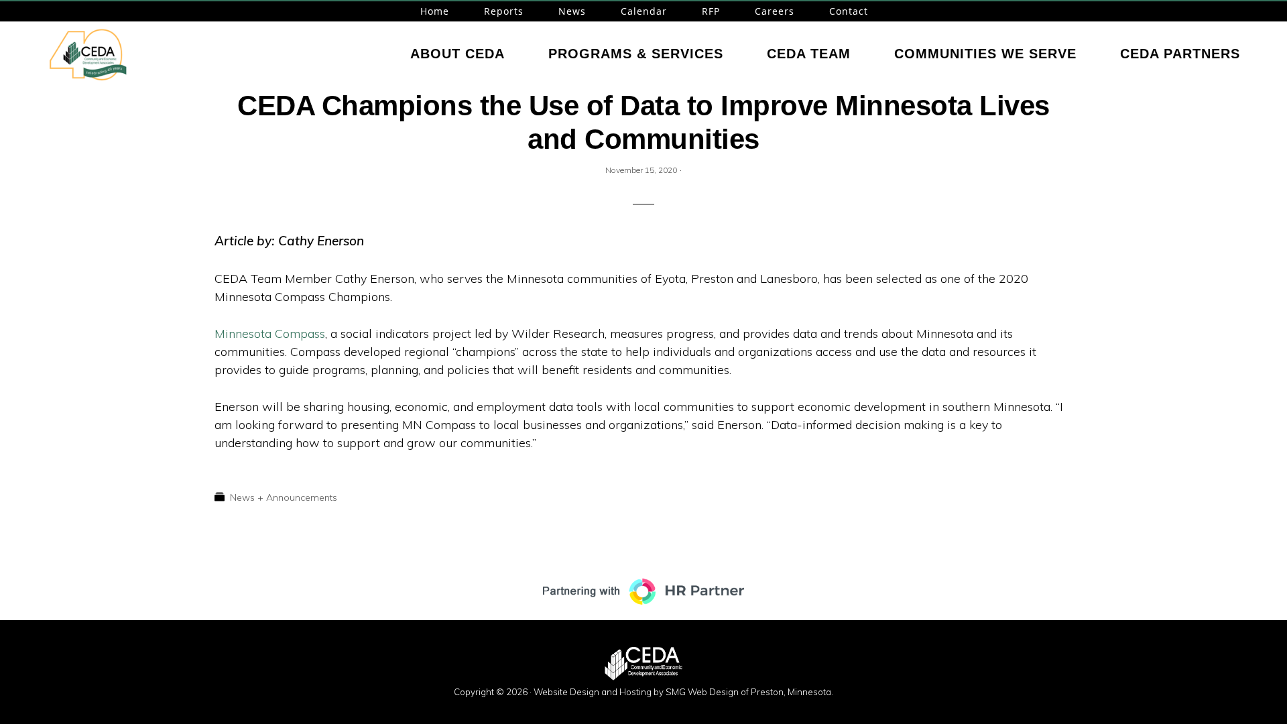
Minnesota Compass (269, 333)
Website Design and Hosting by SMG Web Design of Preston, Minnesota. (683, 691)
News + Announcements (283, 497)
